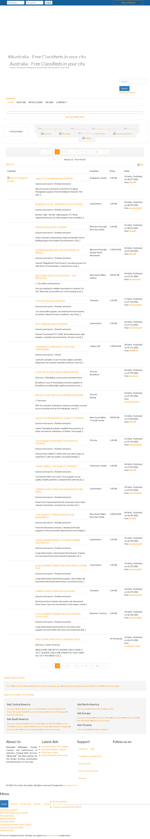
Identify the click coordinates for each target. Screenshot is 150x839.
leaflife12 (133, 350)
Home (11, 102)
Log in (48, 2)
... (72, 152)
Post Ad (21, 102)
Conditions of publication (90, 756)
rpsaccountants (132, 402)
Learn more (52, 835)
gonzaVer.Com (70, 785)
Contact (61, 102)
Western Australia (110, 686)
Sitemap (82, 778)
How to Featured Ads (88, 771)
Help (92, 749)
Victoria (97, 686)
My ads (49, 102)
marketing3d (135, 208)
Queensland (56, 686)
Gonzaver (83, 749)
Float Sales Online (50, 752)
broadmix (133, 376)
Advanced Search (127, 92)
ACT (9, 686)
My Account (36, 102)
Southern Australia (72, 686)
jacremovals (135, 279)
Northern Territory (40, 686)
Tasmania (87, 686)
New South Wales (21, 686)
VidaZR (132, 182)
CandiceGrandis (132, 646)
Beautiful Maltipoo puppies (54, 749)
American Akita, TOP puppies (55, 746)
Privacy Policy (85, 763)
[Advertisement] (75, 27)
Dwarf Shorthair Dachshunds (55, 755)
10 (97, 152)
